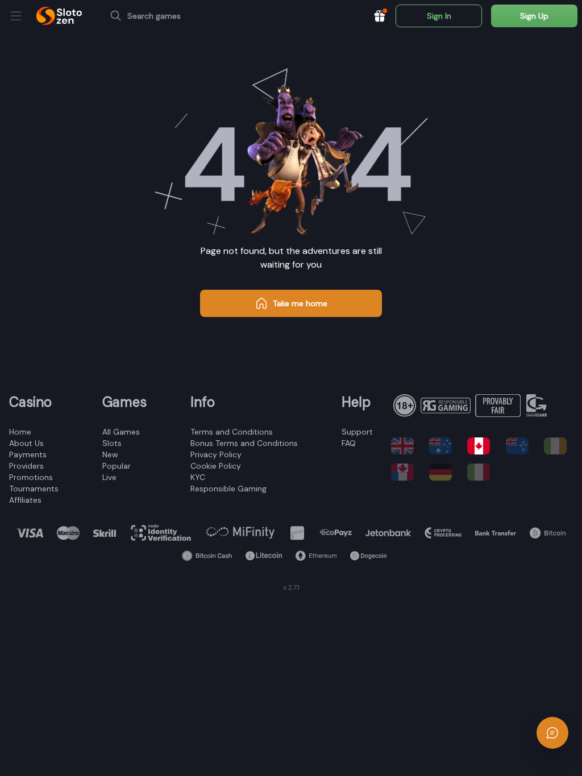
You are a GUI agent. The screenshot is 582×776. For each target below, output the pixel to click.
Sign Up (534, 16)
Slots (112, 443)
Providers (26, 466)
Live (109, 477)
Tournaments (34, 488)
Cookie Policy (215, 466)
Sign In (439, 16)
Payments (28, 454)
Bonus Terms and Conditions (244, 443)
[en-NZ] (520, 445)
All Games (121, 432)
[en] (405, 445)
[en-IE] (558, 445)
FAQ (349, 443)
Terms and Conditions (231, 432)
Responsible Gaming (228, 488)
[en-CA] (481, 445)
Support (357, 432)
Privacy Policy (216, 454)
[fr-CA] (405, 472)
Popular (116, 466)
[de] (443, 472)
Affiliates (25, 500)
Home (20, 432)
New (110, 454)
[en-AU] (443, 445)
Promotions (31, 477)
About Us (26, 443)
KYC (197, 477)
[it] (481, 472)
